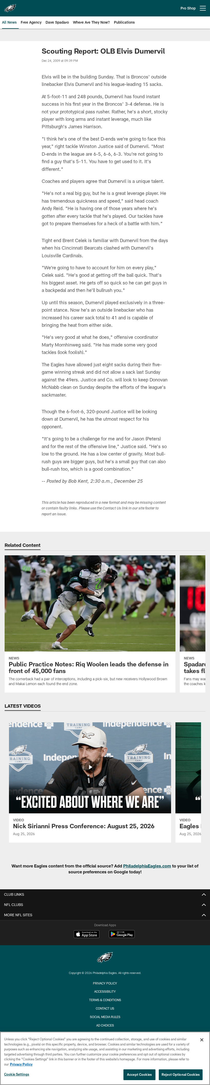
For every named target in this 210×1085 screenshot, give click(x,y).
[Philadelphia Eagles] (105, 958)
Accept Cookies (139, 1074)
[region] (105, 1058)
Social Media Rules (105, 1017)
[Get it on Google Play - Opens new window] (121, 936)
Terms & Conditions (105, 1000)
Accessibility (105, 991)
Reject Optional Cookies (181, 1074)
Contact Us (105, 1008)
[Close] (201, 1039)
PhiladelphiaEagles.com (147, 865)
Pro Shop (188, 8)
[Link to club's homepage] (10, 6)
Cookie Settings (16, 1074)
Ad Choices (105, 1025)
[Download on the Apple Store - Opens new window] (86, 934)
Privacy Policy (105, 983)
